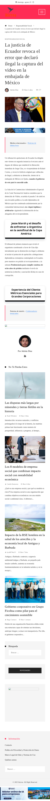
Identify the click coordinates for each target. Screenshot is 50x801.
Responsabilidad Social (15, 39)
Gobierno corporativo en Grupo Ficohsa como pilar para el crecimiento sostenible (24, 611)
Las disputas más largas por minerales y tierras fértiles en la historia (24, 407)
